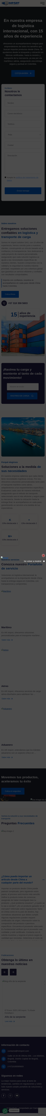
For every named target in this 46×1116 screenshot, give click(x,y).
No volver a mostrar (32, 561)
